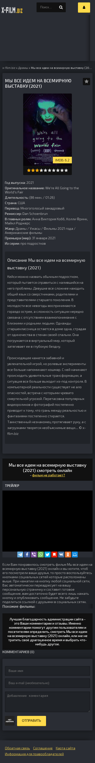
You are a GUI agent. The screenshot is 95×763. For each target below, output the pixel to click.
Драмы (21, 228)
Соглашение (43, 748)
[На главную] (12, 7)
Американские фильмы (23, 232)
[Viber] (34, 554)
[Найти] (61, 7)
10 (66, 170)
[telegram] (20, 554)
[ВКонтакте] (61, 554)
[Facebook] (27, 554)
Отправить (31, 720)
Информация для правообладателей (34, 754)
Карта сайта (65, 748)
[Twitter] (47, 554)
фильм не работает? (48, 475)
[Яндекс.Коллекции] (54, 554)
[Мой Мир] (75, 554)
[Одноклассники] (68, 554)
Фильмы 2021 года (58, 228)
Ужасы (35, 228)
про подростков (33, 243)
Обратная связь (17, 748)
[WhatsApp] (41, 554)
